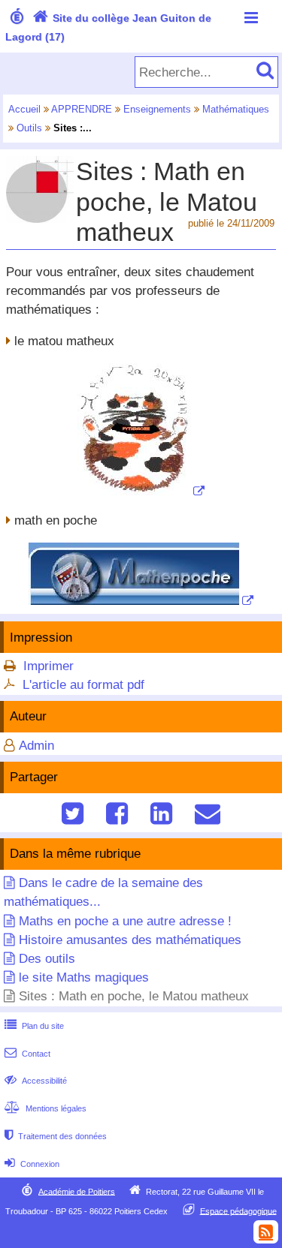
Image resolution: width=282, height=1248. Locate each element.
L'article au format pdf (83, 685)
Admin (36, 745)
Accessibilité (36, 1080)
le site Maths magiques (84, 977)
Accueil (24, 109)
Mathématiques (235, 109)
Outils (29, 128)
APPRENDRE (81, 109)
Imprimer (48, 666)
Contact (27, 1053)
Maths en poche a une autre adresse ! (125, 921)
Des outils (47, 959)
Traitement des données (56, 1136)
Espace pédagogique (238, 1210)
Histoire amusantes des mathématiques (130, 940)
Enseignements (157, 109)
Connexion (32, 1163)
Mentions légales (45, 1108)
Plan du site (34, 1025)
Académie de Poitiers (76, 1190)
